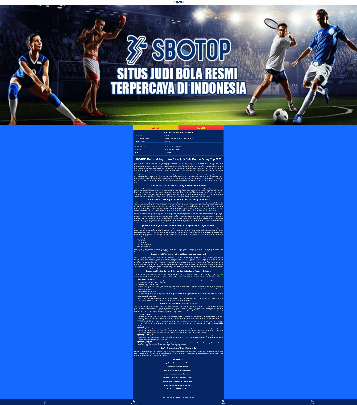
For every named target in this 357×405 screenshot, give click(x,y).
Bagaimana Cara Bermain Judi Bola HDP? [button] (178, 374)
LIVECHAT (312, 404)
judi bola (220, 274)
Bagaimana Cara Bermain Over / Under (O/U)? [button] (177, 381)
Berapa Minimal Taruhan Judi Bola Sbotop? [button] (177, 385)
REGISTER (133, 404)
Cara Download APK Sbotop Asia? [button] (177, 389)
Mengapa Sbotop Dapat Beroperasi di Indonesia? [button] (177, 363)
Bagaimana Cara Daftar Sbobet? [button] (177, 366)
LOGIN (201, 127)
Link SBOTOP (138, 257)
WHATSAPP (223, 404)
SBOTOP (136, 163)
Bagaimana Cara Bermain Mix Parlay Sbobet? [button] (177, 378)
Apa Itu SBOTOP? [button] (177, 359)
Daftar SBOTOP (139, 203)
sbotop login (160, 229)
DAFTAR (156, 127)
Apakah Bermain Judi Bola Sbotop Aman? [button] (177, 370)
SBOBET (136, 189)
